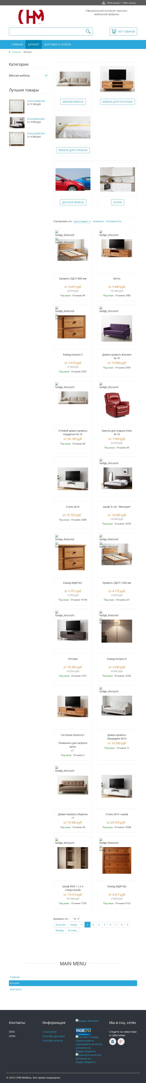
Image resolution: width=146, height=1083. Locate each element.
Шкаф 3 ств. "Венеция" (117, 506)
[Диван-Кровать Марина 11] (73, 788)
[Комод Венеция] (17, 122)
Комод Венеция (36, 118)
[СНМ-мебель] (31, 17)
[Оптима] (73, 633)
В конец (72, 930)
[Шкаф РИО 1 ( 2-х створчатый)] (73, 857)
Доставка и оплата (58, 44)
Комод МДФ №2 (116, 886)
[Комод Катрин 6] (116, 630)
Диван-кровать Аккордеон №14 (116, 736)
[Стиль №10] (73, 478)
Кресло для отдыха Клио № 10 (117, 432)
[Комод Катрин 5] (73, 326)
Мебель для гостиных (117, 101)
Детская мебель (73, 202)
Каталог (33, 44)
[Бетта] (116, 248)
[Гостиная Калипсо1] (73, 709)
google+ (121, 1041)
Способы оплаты (52, 1040)
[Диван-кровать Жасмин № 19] (117, 328)
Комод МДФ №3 (36, 100)
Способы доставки (53, 1036)
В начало (61, 924)
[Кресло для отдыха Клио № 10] (117, 404)
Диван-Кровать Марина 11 (73, 815)
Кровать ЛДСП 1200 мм (117, 582)
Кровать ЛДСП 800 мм (72, 278)
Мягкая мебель (73, 101)
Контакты (16, 989)
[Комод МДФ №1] (72, 556)
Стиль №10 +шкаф (117, 814)
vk (112, 1041)
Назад (73, 924)
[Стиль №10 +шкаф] (116, 786)
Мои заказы (129, 2)
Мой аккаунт (114, 2)
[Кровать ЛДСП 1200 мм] (117, 557)
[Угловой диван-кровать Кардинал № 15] (73, 404)
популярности (113, 221)
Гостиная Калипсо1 (73, 735)
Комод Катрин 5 (73, 354)
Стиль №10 (72, 506)
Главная (17, 44)
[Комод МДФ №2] (116, 860)
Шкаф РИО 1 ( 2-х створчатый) (72, 888)
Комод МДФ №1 (72, 582)
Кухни (117, 202)
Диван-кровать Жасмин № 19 (116, 356)
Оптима (73, 659)
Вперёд (60, 930)
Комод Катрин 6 (117, 659)
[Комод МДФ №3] (17, 106)
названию (98, 221)
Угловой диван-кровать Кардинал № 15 (72, 432)
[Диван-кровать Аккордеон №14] (117, 709)
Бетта (116, 278)
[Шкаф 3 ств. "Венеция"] (116, 478)
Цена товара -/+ (82, 221)
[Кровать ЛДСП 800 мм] (73, 252)
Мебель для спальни (73, 150)
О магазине (49, 1031)
